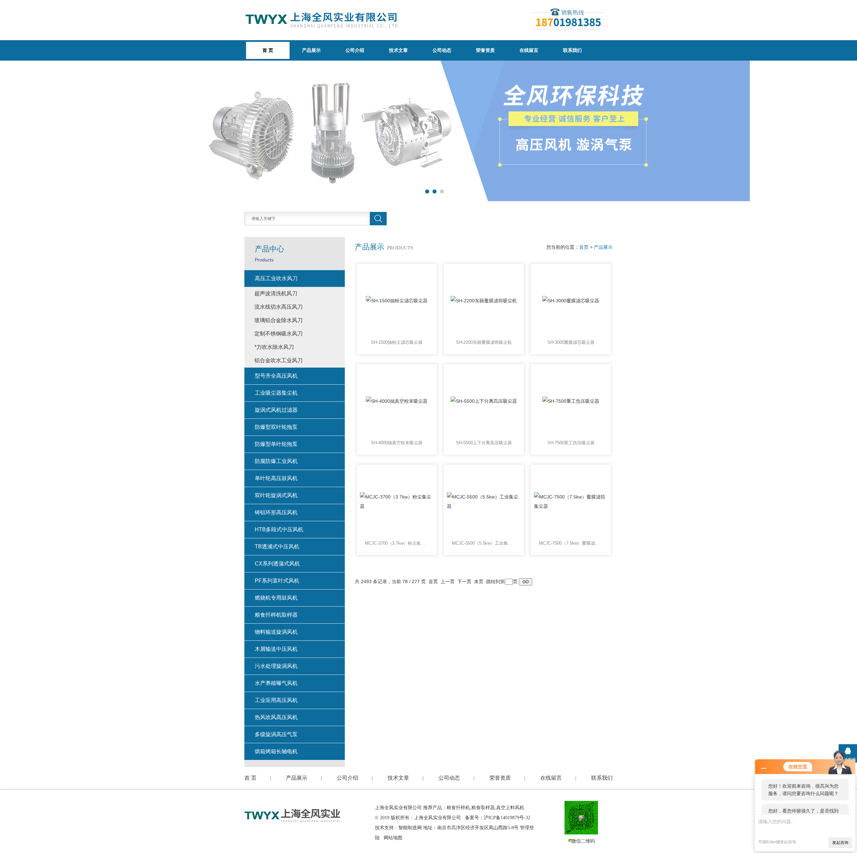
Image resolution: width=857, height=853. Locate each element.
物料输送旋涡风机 (276, 632)
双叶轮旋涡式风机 (276, 495)
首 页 (250, 778)
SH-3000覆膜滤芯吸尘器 (571, 342)
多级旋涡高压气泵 (276, 734)
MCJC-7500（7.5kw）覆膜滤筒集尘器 (571, 543)
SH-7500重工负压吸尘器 (571, 442)
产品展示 (311, 50)
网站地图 (393, 837)
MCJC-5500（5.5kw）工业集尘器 (484, 543)
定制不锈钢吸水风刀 (278, 333)
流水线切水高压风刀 (278, 307)
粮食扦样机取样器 (276, 615)
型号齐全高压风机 (276, 376)
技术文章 (398, 50)
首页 (584, 247)
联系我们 (572, 50)
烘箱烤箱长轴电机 (276, 751)
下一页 (464, 581)
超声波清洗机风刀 (275, 293)
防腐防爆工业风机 (276, 461)
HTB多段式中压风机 (279, 529)
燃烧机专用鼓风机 (276, 598)
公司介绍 (354, 50)
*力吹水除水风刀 (274, 347)
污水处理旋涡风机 (276, 666)
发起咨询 (840, 842)
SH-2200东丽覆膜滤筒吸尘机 (484, 342)
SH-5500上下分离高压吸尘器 (484, 442)
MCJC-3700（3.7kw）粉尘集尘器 (396, 543)
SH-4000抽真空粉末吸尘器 (396, 442)
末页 (478, 581)
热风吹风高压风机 (276, 717)
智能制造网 (410, 827)
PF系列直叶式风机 (277, 581)
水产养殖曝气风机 (276, 683)
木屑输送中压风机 (276, 649)
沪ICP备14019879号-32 (507, 817)
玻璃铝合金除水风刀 (278, 320)
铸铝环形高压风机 (276, 512)
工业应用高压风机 (276, 700)
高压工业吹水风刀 (276, 278)
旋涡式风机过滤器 (276, 410)
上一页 (448, 581)
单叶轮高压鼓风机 (276, 478)
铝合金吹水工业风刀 (278, 360)
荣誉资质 (485, 50)
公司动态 (442, 50)
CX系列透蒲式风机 (277, 563)
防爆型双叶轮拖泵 (276, 427)
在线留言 (529, 50)
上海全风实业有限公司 (398, 807)
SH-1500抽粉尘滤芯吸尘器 (396, 342)
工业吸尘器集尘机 (276, 393)
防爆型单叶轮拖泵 (276, 444)
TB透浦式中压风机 (277, 546)
